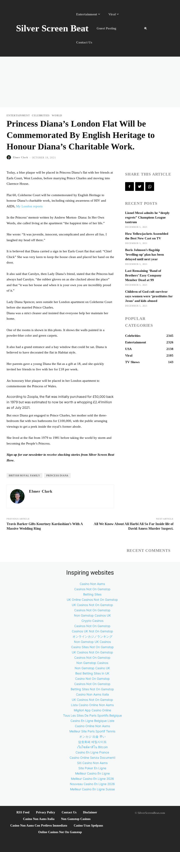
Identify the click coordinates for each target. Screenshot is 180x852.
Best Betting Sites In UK (92, 673)
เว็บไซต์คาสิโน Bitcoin (92, 747)
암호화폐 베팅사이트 (92, 742)
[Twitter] (139, 186)
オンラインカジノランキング (92, 636)
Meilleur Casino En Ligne (92, 773)
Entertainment (18, 115)
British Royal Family (24, 475)
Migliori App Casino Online (92, 710)
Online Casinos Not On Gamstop (60, 832)
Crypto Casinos (92, 620)
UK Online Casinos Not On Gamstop (92, 599)
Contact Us (69, 812)
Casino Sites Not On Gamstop (92, 647)
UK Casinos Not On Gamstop (92, 605)
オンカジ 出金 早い (92, 736)
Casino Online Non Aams (92, 726)
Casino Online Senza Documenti (92, 757)
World (57, 115)
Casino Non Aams (92, 584)
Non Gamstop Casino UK (92, 668)
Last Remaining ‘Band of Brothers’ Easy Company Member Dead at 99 (143, 275)
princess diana (57, 475)
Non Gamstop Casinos (92, 663)
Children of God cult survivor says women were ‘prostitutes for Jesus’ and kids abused (149, 296)
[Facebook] (129, 186)
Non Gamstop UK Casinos (92, 642)
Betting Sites (92, 594)
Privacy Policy (45, 812)
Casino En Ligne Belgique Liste (92, 721)
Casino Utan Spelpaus (88, 825)
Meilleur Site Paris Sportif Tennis (92, 731)
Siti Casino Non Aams (92, 763)
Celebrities (41, 115)
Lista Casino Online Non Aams (92, 705)
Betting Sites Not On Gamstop (92, 689)
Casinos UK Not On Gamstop (92, 631)
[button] (145, 28)
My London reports (29, 206)
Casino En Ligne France (92, 752)
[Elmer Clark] (9, 157)
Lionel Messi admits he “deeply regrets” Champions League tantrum (147, 217)
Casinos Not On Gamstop (92, 589)
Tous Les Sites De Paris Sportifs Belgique (92, 715)
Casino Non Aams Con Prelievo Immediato (38, 825)
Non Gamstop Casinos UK (92, 615)
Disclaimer (90, 812)
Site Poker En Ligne (92, 768)
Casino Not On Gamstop (92, 678)
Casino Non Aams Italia (92, 694)
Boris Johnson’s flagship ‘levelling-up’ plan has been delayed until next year (144, 254)
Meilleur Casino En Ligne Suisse (92, 789)
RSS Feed (22, 812)
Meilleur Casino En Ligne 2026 (92, 778)
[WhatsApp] (149, 186)
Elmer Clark (20, 157)
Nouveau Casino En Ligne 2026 (92, 784)
